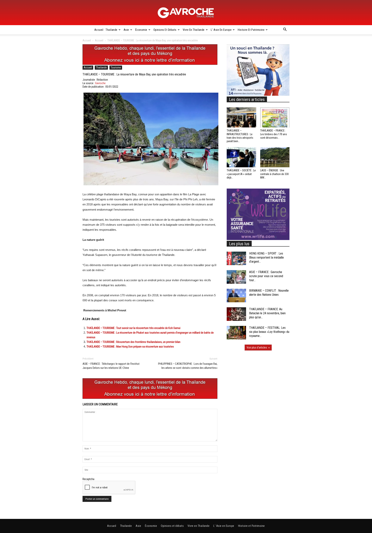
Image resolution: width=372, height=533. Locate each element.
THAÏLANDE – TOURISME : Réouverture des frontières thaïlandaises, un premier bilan (133, 342)
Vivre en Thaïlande (194, 30)
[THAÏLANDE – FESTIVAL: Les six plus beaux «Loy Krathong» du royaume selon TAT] (236, 332)
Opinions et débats (165, 30)
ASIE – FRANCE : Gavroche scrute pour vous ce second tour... (266, 276)
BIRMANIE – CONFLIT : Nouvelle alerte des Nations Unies (269, 292)
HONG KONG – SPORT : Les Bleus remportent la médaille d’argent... (266, 257)
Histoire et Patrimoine (251, 30)
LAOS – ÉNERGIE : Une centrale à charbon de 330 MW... (274, 174)
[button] (284, 30)
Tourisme (116, 67)
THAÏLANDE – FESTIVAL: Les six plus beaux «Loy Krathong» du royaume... (269, 332)
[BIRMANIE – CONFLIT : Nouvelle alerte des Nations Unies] (236, 295)
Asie (126, 30)
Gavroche (100, 83)
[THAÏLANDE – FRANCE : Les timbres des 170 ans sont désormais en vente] (275, 117)
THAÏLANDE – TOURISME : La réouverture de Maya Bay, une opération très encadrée (134, 74)
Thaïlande (111, 30)
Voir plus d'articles (257, 347)
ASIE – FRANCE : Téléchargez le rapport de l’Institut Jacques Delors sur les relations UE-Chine (111, 366)
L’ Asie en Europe (221, 30)
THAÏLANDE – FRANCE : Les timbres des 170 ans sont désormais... (273, 134)
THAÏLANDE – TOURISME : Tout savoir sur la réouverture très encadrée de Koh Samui (133, 328)
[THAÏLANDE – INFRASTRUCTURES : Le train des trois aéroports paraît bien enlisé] (241, 117)
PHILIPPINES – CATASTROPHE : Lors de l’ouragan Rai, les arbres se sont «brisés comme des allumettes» (187, 366)
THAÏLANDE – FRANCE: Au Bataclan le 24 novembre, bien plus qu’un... (267, 313)
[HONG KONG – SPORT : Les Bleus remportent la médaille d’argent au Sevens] (236, 258)
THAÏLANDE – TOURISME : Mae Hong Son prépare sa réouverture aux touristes (130, 346)
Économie (141, 30)
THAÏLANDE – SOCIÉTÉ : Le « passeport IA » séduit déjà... (241, 174)
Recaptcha (88, 479)
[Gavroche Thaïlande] (186, 13)
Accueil (98, 30)
